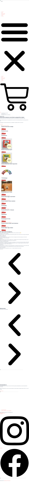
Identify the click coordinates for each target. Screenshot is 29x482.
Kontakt (2, 80)
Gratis (2, 15)
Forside (2, 76)
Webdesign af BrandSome (7, 480)
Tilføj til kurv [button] (3, 133)
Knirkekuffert (3, 14)
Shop (2, 12)
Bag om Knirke (3, 13)
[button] (14, 46)
